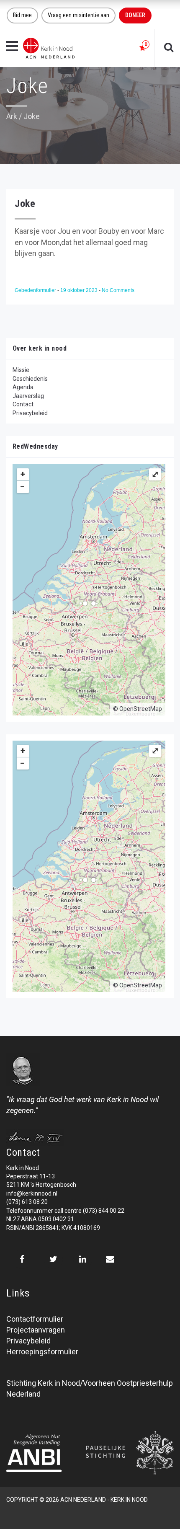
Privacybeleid (30, 413)
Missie (21, 370)
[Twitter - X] (53, 1259)
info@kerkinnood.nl (31, 1193)
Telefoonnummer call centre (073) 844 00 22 (65, 1210)
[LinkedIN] (82, 1259)
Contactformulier (34, 1319)
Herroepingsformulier (42, 1351)
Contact (23, 404)
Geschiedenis (30, 378)
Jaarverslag (28, 396)
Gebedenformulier (36, 290)
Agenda (23, 387)
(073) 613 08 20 (27, 1201)
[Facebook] (22, 1259)
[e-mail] (109, 1259)
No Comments (118, 290)
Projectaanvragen (35, 1329)
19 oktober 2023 (79, 290)
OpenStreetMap (140, 708)
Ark (11, 116)
